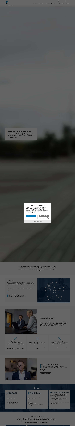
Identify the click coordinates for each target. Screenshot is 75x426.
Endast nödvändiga (44, 215)
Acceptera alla (31, 215)
